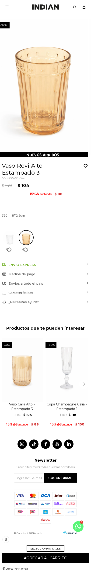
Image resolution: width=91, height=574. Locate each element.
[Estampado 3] (26, 237)
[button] (74, 7)
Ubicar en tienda (17, 568)
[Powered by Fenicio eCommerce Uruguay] (70, 533)
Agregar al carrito (45, 558)
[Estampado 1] (9, 237)
